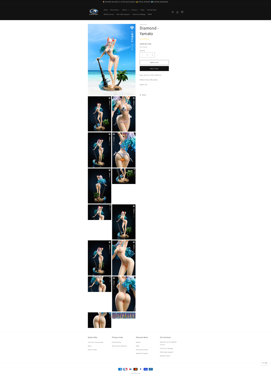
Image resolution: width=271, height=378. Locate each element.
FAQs (137, 346)
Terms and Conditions (119, 346)
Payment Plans (165, 356)
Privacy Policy (116, 342)
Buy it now (154, 69)
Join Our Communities (95, 342)
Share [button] (144, 95)
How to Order (92, 350)
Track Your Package (166, 348)
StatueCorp (137, 373)
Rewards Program (142, 353)
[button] (115, 10)
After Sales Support (166, 352)
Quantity (142, 51)
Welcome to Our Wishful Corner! (168, 343)
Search (138, 342)
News (89, 346)
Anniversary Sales (142, 350)
